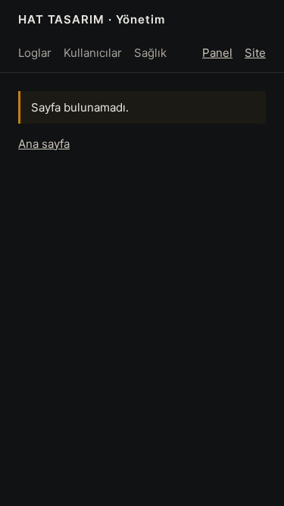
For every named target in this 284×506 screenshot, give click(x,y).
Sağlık (150, 53)
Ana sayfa (44, 144)
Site (255, 53)
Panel (217, 53)
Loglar (34, 53)
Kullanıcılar (93, 53)
